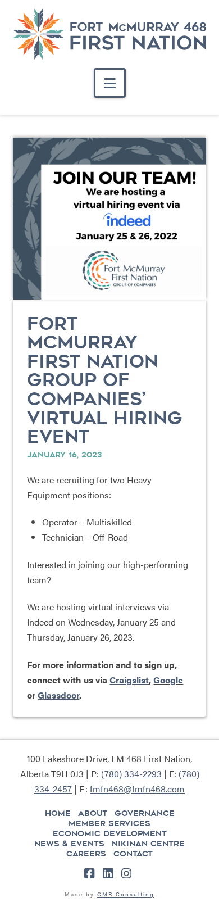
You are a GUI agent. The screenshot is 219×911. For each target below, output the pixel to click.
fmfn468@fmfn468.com (137, 788)
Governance (145, 813)
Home (58, 813)
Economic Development (110, 833)
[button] (110, 83)
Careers (86, 853)
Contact (133, 853)
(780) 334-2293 (131, 773)
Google (168, 679)
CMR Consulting (125, 894)
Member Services (109, 823)
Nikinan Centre (148, 843)
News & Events (69, 843)
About (92, 813)
